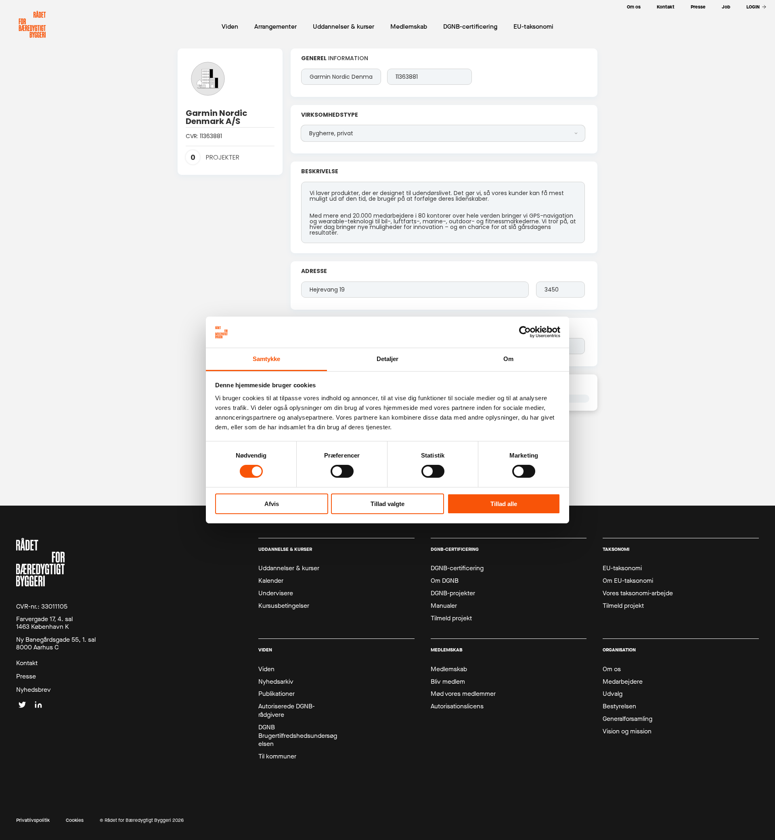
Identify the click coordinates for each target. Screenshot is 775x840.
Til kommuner (277, 756)
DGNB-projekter (453, 593)
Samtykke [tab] (267, 358)
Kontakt (27, 663)
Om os (612, 669)
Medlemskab (449, 669)
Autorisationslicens (457, 706)
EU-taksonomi (622, 568)
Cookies (75, 820)
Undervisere (275, 593)
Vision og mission (627, 731)
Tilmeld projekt (451, 618)
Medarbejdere (623, 682)
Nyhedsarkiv (275, 682)
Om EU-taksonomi (628, 581)
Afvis (271, 503)
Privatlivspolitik (33, 820)
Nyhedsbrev (33, 690)
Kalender (270, 581)
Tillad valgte (387, 503)
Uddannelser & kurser (288, 568)
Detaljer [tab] (388, 358)
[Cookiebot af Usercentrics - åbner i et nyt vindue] (525, 332)
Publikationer (276, 694)
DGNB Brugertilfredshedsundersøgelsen (297, 735)
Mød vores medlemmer (463, 694)
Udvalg (612, 694)
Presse (26, 676)
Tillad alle (503, 503)
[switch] (342, 471)
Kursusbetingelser (283, 606)
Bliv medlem (448, 682)
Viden (266, 669)
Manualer (444, 606)
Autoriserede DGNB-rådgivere (286, 710)
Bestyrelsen (619, 706)
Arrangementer (275, 26)
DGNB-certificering (457, 568)
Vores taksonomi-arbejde (638, 593)
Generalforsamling (627, 719)
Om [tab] (508, 358)
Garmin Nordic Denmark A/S (217, 117)
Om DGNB (445, 581)
